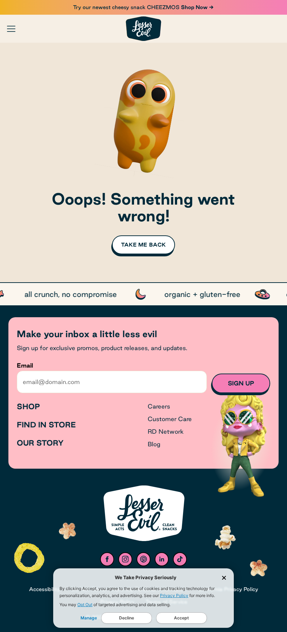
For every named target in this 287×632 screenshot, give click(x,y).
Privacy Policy (174, 595)
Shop (28, 406)
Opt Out (84, 604)
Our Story (40, 443)
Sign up (241, 383)
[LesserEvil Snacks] (143, 28)
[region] (143, 294)
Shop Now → (197, 7)
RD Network (166, 431)
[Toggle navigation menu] (11, 28)
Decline (126, 617)
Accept (181, 617)
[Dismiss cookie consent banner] (224, 578)
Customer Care (170, 419)
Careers (159, 406)
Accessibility (44, 589)
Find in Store (46, 424)
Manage (88, 617)
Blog (154, 444)
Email (25, 365)
